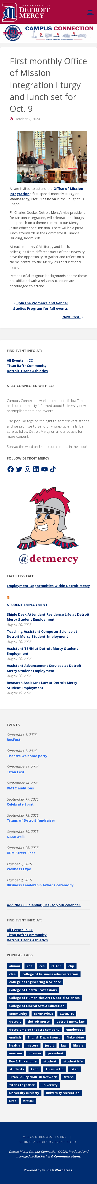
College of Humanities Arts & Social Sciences (44, 998)
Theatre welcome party (27, 756)
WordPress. (64, 1170)
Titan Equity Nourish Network (33, 1077)
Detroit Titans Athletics (27, 371)
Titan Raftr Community (27, 365)
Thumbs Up (54, 1069)
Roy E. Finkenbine (22, 1061)
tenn (35, 1069)
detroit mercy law (71, 1021)
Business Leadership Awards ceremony (40, 885)
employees (74, 1029)
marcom (15, 1053)
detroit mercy (39, 1021)
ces (41, 966)
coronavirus (43, 1013)
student (50, 1061)
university (49, 1085)
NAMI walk (16, 836)
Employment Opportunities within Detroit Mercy (48, 585)
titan (74, 1069)
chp (71, 966)
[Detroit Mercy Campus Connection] (26, 11)
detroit (15, 1021)
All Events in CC (20, 360)
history (32, 1045)
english (15, 1037)
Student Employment (27, 604)
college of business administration (50, 974)
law (63, 1045)
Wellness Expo (19, 869)
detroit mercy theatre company (34, 1029)
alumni (14, 966)
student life (73, 1061)
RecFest (13, 739)
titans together (22, 1085)
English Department (44, 1037)
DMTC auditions (20, 788)
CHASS (56, 966)
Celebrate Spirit (20, 804)
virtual (28, 1101)
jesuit (49, 1045)
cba (29, 966)
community (18, 1013)
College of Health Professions (33, 990)
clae (12, 974)
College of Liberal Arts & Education (37, 1006)
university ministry (24, 1093)
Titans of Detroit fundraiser (31, 820)
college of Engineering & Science (35, 982)
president (56, 1053)
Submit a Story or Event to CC (48, 1142)
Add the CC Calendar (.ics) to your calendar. (44, 905)
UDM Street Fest (21, 853)
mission (35, 1053)
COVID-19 (67, 1013)
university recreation (63, 1093)
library (78, 1045)
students (16, 1069)
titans (68, 1077)
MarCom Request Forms (45, 1136)
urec (12, 1101)
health (14, 1045)
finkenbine (75, 1037)
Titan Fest (15, 772)
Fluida (46, 1170)
